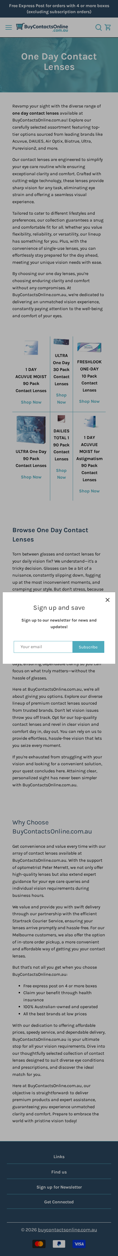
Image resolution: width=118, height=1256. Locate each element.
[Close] (108, 600)
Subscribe (88, 647)
